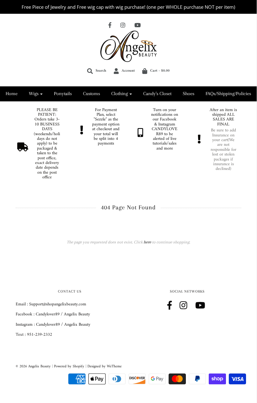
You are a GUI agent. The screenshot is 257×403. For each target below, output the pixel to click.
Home (12, 93)
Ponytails (63, 93)
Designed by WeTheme (104, 366)
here (147, 242)
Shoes (188, 93)
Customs (91, 93)
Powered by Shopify (69, 366)
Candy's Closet (157, 93)
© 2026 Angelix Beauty (33, 366)
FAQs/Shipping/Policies (228, 93)
